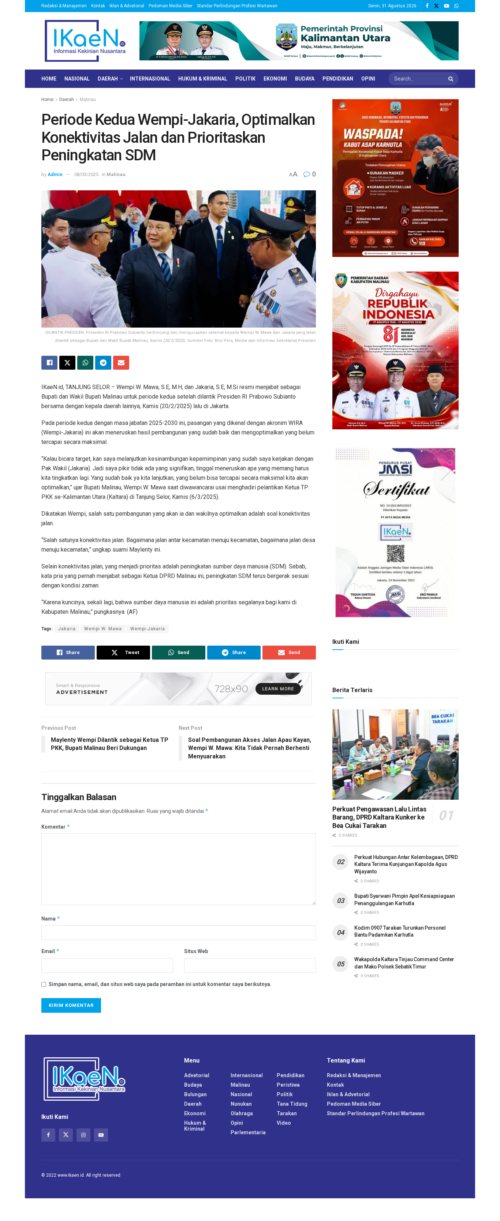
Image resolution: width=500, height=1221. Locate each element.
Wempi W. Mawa (103, 628)
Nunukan (241, 1104)
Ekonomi (275, 79)
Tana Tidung (292, 1104)
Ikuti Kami (345, 641)
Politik (245, 79)
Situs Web (196, 951)
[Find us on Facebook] (427, 6)
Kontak (98, 5)
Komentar (55, 826)
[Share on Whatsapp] (85, 363)
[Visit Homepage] (85, 41)
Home (48, 79)
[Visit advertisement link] (299, 41)
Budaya (304, 79)
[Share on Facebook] (49, 363)
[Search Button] (452, 78)
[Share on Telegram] (103, 363)
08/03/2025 (86, 174)
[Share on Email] (121, 363)
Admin (55, 174)
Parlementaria (248, 1132)
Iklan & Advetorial (126, 5)
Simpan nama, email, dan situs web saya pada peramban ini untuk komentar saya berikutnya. (160, 984)
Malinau (88, 99)
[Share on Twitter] (67, 363)
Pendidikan (337, 79)
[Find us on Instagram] (83, 1135)
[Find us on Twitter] (436, 6)
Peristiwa (288, 1085)
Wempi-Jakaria (147, 628)
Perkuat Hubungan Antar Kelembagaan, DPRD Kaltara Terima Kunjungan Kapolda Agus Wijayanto (406, 864)
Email (50, 951)
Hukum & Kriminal (202, 79)
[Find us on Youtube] (446, 6)
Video (284, 1123)
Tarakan (287, 1113)
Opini (368, 79)
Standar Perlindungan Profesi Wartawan (237, 5)
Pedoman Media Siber (171, 5)
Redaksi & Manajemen (64, 5)
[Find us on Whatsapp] (456, 6)
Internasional (150, 79)
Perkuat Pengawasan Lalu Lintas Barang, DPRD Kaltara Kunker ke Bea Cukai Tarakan (379, 817)
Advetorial (196, 1075)
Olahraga (242, 1113)
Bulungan (195, 1094)
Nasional (77, 79)
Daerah (108, 79)
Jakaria (67, 628)
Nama (50, 918)
